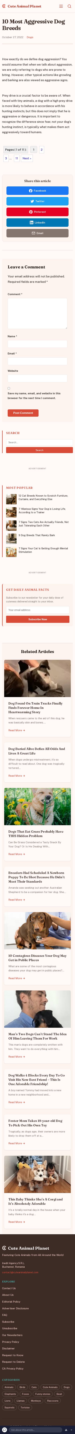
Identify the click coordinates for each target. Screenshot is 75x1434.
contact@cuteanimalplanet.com (20, 1272)
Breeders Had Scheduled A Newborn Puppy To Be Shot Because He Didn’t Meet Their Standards (36, 877)
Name (12, 336)
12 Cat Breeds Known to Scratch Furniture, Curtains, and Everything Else (43, 497)
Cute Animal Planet (24, 6)
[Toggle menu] (61, 6)
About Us (8, 1294)
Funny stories (42, 1393)
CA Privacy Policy (12, 1368)
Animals (9, 1387)
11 (17, 158)
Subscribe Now (37, 619)
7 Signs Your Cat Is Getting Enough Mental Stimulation (43, 550)
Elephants (10, 1393)
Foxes (25, 1393)
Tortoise (25, 1407)
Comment (15, 294)
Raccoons (52, 1400)
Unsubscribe (9, 1328)
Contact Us (9, 1288)
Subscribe (8, 1321)
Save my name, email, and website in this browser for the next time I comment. (34, 396)
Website (13, 370)
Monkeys (36, 1400)
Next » (26, 158)
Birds (22, 1387)
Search (39, 450)
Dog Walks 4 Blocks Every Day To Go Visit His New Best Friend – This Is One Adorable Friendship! (36, 1079)
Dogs (30, 37)
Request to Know (12, 1355)
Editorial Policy (11, 1301)
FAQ (4, 1314)
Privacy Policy (10, 1341)
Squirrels (9, 1407)
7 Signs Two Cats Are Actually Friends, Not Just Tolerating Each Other (44, 524)
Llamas (21, 1400)
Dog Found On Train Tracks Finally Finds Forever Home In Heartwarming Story (35, 707)
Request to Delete (13, 1361)
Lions (7, 1400)
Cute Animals (50, 1387)
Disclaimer (8, 1348)
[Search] (69, 6)
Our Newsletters (12, 1334)
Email (12, 353)
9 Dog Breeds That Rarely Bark (37, 535)
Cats (34, 1387)
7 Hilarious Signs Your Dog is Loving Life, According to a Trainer (42, 510)
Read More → (16, 730)
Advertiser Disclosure (15, 1308)
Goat (59, 1393)
